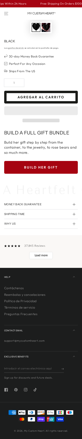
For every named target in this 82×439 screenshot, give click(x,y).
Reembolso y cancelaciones (25, 295)
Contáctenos (14, 288)
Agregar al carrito (41, 97)
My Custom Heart (34, 430)
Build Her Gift (41, 167)
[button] (41, 110)
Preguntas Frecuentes (21, 314)
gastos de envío (16, 48)
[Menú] (6, 13)
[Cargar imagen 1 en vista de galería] (36, 27)
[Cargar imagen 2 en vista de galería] (46, 27)
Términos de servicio (19, 307)
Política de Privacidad (20, 301)
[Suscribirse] (62, 368)
